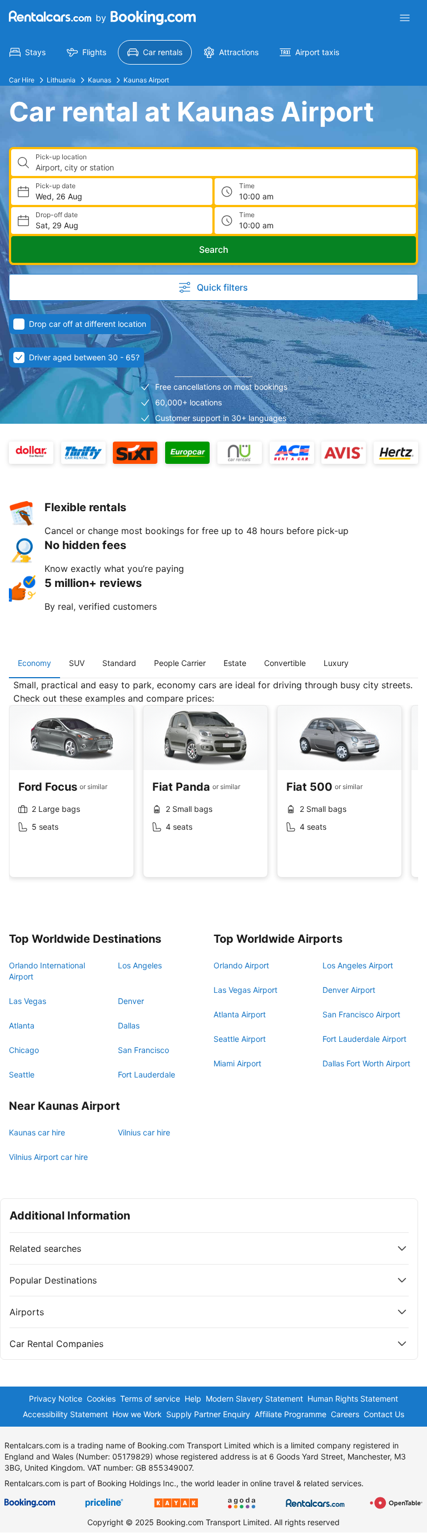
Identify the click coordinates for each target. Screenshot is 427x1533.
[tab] (34, 663)
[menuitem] (27, 52)
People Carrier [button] (180, 663)
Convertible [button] (285, 663)
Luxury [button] (336, 663)
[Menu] (404, 17)
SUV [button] (77, 663)
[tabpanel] (213, 786)
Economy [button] (34, 663)
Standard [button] (119, 663)
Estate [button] (235, 663)
